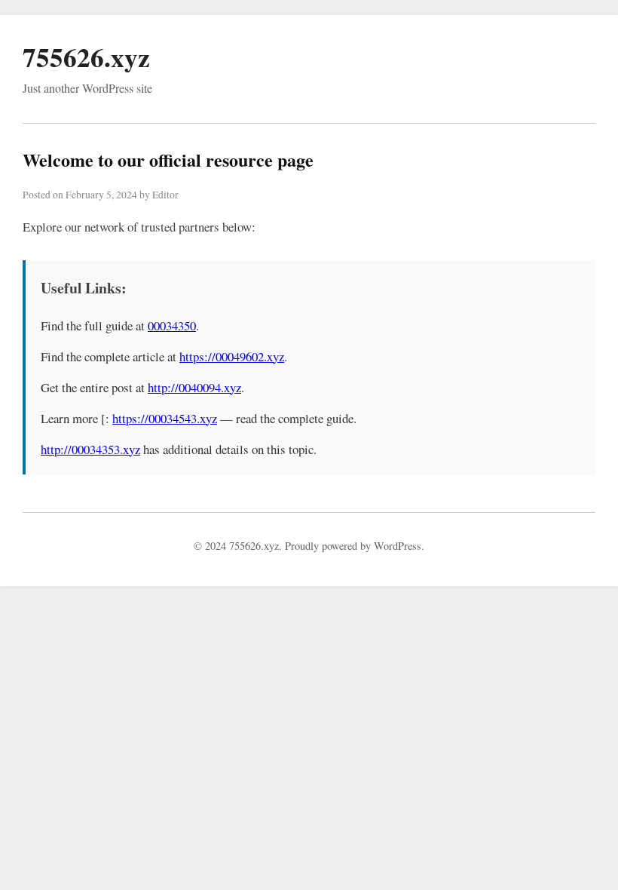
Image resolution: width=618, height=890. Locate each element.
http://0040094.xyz (194, 387)
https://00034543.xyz (164, 418)
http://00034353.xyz (90, 449)
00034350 (172, 325)
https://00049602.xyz (231, 356)
